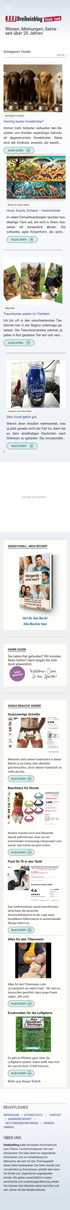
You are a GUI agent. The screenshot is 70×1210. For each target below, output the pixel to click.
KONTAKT (55, 1115)
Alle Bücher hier (35, 624)
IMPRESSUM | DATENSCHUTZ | (25, 1115)
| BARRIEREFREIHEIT (18, 1119)
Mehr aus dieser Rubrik (24, 1081)
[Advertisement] (35, 497)
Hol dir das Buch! (35, 618)
